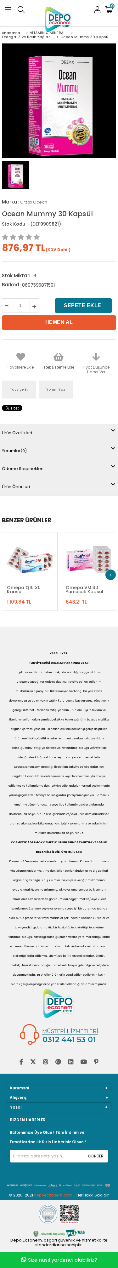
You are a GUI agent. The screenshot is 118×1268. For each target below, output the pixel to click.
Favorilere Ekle (29, 557)
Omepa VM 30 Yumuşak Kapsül (84, 589)
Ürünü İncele (43, 557)
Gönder (96, 1156)
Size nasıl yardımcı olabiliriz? (62, 1260)
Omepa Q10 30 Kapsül (24, 589)
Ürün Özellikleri (17, 433)
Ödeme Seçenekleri (22, 469)
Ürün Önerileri (16, 487)
